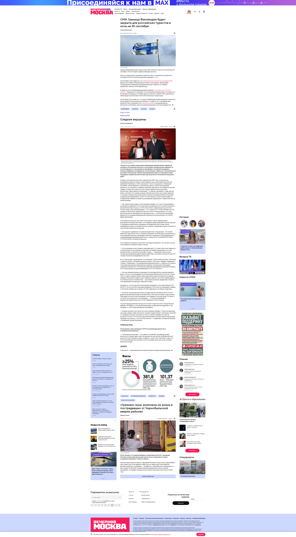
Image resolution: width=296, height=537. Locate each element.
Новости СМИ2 (125, 115)
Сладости (152, 396)
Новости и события (127, 400)
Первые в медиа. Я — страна (144, 13)
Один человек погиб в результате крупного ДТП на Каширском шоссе (102, 371)
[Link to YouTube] (105, 505)
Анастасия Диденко (126, 123)
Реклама (141, 518)
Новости (117, 11)
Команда (182, 518)
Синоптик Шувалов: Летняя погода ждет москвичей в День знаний (102, 364)
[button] (94, 459)
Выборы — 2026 (159, 13)
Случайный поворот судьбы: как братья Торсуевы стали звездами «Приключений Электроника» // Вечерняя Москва (184, 223)
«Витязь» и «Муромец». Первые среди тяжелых (196, 434)
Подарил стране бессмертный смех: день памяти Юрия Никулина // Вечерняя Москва (201, 223)
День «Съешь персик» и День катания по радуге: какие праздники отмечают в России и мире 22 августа (103, 471)
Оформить (181, 503)
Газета (125, 9)
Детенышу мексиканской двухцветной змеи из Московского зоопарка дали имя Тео (103, 379)
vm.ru (163, 523)
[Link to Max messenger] (92, 505)
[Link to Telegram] (109, 505)
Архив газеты (145, 495)
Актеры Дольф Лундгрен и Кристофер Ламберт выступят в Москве (103, 394)
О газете (135, 518)
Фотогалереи (133, 502)
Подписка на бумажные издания (154, 518)
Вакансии (176, 518)
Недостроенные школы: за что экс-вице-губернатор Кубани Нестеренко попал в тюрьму (103, 402)
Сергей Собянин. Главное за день (101, 358)
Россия (143, 109)
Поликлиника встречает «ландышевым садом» (187, 420)
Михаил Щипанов (189, 362)
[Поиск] (194, 11)
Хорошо (201, 534)
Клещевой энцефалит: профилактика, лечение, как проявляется (192, 289)
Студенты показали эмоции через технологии (194, 426)
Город (94, 360)
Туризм (152, 109)
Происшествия (96, 374)
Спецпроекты (135, 11)
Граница (135, 109)
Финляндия (125, 109)
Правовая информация (198, 518)
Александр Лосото (189, 385)
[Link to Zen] (102, 505)
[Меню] (203, 11)
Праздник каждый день (100, 454)
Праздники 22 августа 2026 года (104, 459)
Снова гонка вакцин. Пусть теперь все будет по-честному (193, 387)
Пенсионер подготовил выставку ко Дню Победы (194, 442)
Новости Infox (99, 425)
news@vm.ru (198, 525)
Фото (123, 11)
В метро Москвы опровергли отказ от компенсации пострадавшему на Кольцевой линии (103, 387)
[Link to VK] (95, 505)
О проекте (192, 450)
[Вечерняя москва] (110, 525)
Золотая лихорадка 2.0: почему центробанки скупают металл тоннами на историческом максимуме (192, 236)
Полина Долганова (126, 30)
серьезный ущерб (148, 103)
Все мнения (192, 394)
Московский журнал (135, 9)
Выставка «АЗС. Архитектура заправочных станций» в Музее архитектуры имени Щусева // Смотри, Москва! (192, 223)
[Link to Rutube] (115, 505)
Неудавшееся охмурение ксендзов (193, 364)
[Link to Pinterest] (119, 505)
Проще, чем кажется (189, 284)
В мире (94, 415)
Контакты (188, 518)
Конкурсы (124, 396)
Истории (184, 217)
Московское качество (130, 126)
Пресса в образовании (149, 9)
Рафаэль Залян (124, 415)
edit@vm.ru (173, 525)
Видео (128, 11)
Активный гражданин (138, 396)
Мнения (183, 359)
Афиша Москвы (129, 13)
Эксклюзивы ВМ (119, 13)
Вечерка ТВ (118, 9)
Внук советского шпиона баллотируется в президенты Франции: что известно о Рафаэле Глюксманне (102, 411)
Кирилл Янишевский (190, 377)
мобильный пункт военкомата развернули (157, 81)
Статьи (131, 495)
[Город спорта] (189, 11)
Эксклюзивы (186, 232)
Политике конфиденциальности (160, 534)
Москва (161, 396)
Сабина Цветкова (189, 369)
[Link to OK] (98, 505)
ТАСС (156, 77)
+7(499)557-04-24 (157, 525)
